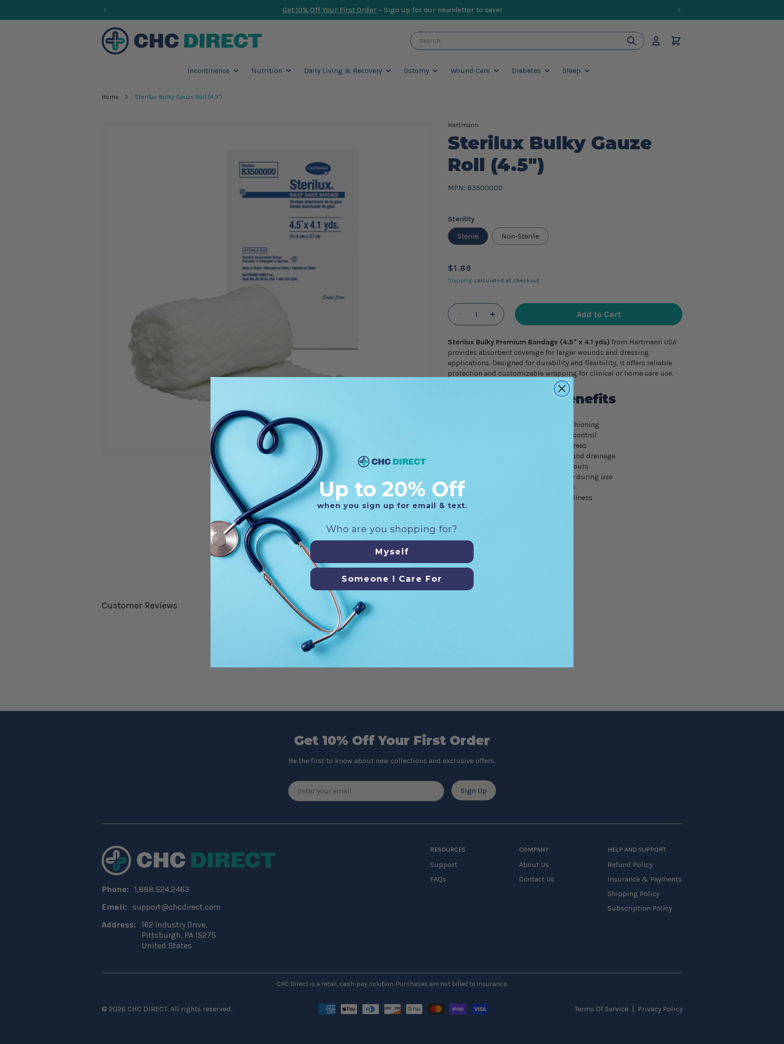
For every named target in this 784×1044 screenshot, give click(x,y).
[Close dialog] (562, 389)
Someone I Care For (392, 579)
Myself (392, 552)
